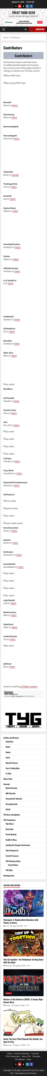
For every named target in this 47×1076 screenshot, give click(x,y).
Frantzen (8, 1005)
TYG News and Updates (11, 814)
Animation (9, 741)
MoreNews (20, 1073)
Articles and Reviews (11, 737)
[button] (3, 29)
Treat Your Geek (23, 12)
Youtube (15, 175)
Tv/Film (8, 773)
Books (8, 746)
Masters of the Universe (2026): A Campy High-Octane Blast (23, 1001)
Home (9, 1053)
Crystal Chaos (13, 865)
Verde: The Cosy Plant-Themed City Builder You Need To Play (23, 1040)
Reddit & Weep (11, 839)
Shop (29, 1059)
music (8, 757)
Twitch (15, 105)
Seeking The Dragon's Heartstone (18, 845)
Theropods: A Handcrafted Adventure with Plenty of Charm (20, 921)
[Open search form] (25, 29)
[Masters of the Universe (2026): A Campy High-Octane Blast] (23, 982)
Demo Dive (10, 829)
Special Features (12, 762)
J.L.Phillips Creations (28, 686)
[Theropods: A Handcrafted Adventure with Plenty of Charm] (23, 903)
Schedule (36, 1056)
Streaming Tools (12, 804)
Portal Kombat (11, 834)
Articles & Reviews (22, 1053)
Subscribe (40, 29)
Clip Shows (10, 823)
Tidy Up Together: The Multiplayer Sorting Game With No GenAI (23, 961)
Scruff (7, 926)
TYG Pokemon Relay (13, 861)
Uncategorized (8, 875)
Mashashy (8, 966)
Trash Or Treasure (12, 855)
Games (8, 752)
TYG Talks (9, 870)
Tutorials (6, 784)
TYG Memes (20, 1059)
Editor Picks (7, 779)
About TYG (26, 1056)
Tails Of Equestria (12, 850)
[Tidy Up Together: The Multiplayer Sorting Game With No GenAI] (23, 942)
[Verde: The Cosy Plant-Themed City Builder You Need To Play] (23, 1022)
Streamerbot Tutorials (14, 798)
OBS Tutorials (11, 793)
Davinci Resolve (11, 788)
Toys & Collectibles (13, 768)
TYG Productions (9, 820)
